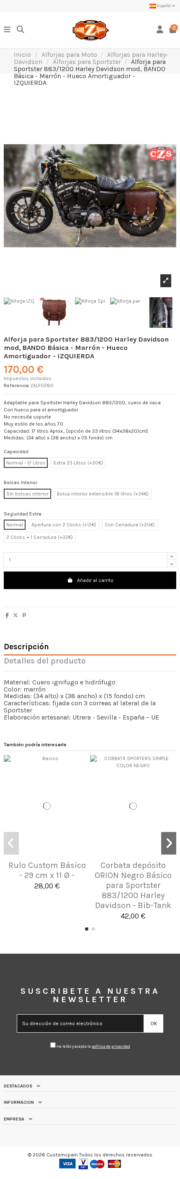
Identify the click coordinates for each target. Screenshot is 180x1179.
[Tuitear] (15, 615)
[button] (86, 929)
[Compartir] (7, 615)
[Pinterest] (24, 615)
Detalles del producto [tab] (45, 662)
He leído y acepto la (93, 1046)
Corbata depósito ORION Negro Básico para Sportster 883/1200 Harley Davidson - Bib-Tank (133, 885)
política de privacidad (111, 1046)
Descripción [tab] (26, 647)
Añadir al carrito (95, 580)
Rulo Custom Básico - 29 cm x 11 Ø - (47, 870)
